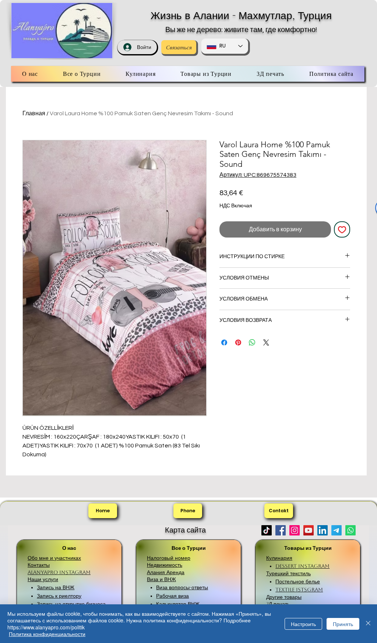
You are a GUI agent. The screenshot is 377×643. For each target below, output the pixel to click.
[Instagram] (294, 530)
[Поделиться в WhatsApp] (252, 342)
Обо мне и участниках (54, 558)
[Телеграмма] (336, 530)
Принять (343, 624)
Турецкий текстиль (288, 573)
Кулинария (279, 558)
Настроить (303, 624)
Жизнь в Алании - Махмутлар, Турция (241, 15)
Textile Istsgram (299, 590)
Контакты (39, 565)
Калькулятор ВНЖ (178, 604)
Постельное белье (297, 581)
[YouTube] (308, 530)
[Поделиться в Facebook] (224, 342)
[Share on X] (266, 342)
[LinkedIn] (322, 530)
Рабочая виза (172, 596)
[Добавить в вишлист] (342, 229)
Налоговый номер (168, 558)
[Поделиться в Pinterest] (238, 342)
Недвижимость (164, 565)
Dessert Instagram (302, 566)
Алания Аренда (165, 572)
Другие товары (284, 597)
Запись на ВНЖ (55, 587)
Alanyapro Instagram (59, 572)
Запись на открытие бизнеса (71, 604)
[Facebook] (280, 530)
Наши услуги (43, 579)
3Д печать (278, 604)
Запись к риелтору (59, 596)
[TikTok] (266, 530)
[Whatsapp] (350, 530)
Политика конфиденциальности (47, 633)
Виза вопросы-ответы (182, 587)
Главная (33, 113)
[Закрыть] (368, 623)
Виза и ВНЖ (161, 579)
